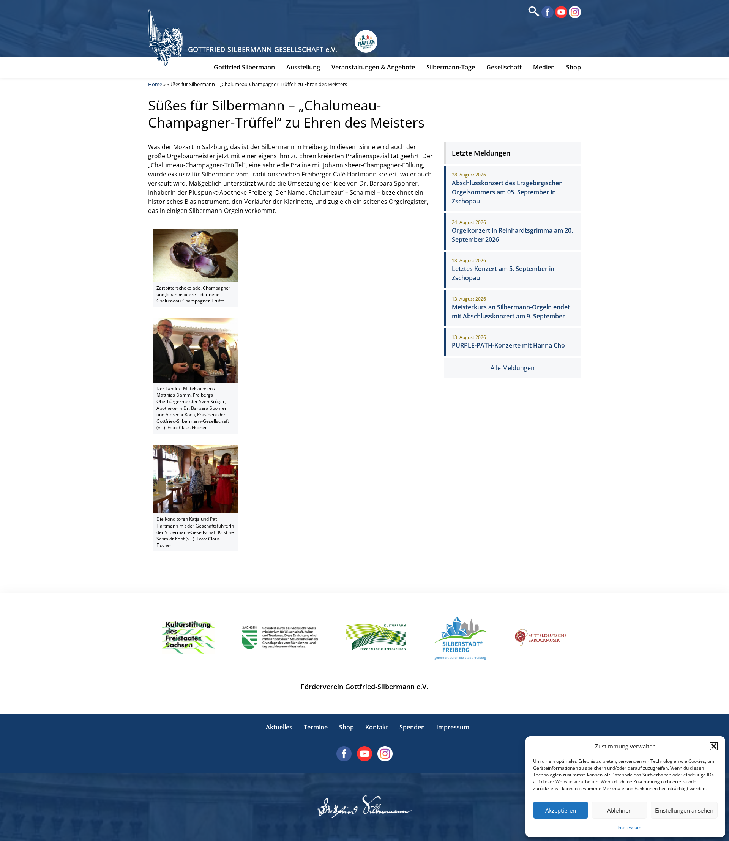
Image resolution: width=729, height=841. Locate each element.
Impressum (629, 827)
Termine (316, 727)
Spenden (412, 727)
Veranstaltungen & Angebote (373, 67)
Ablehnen (619, 810)
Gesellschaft (504, 67)
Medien (544, 67)
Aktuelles (279, 727)
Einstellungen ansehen (684, 810)
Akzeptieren (560, 810)
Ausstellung (303, 67)
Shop (573, 67)
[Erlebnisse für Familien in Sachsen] (366, 41)
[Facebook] (547, 11)
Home (155, 84)
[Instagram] (574, 11)
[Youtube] (560, 11)
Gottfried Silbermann (244, 67)
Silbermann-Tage (450, 67)
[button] (714, 746)
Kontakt (376, 727)
